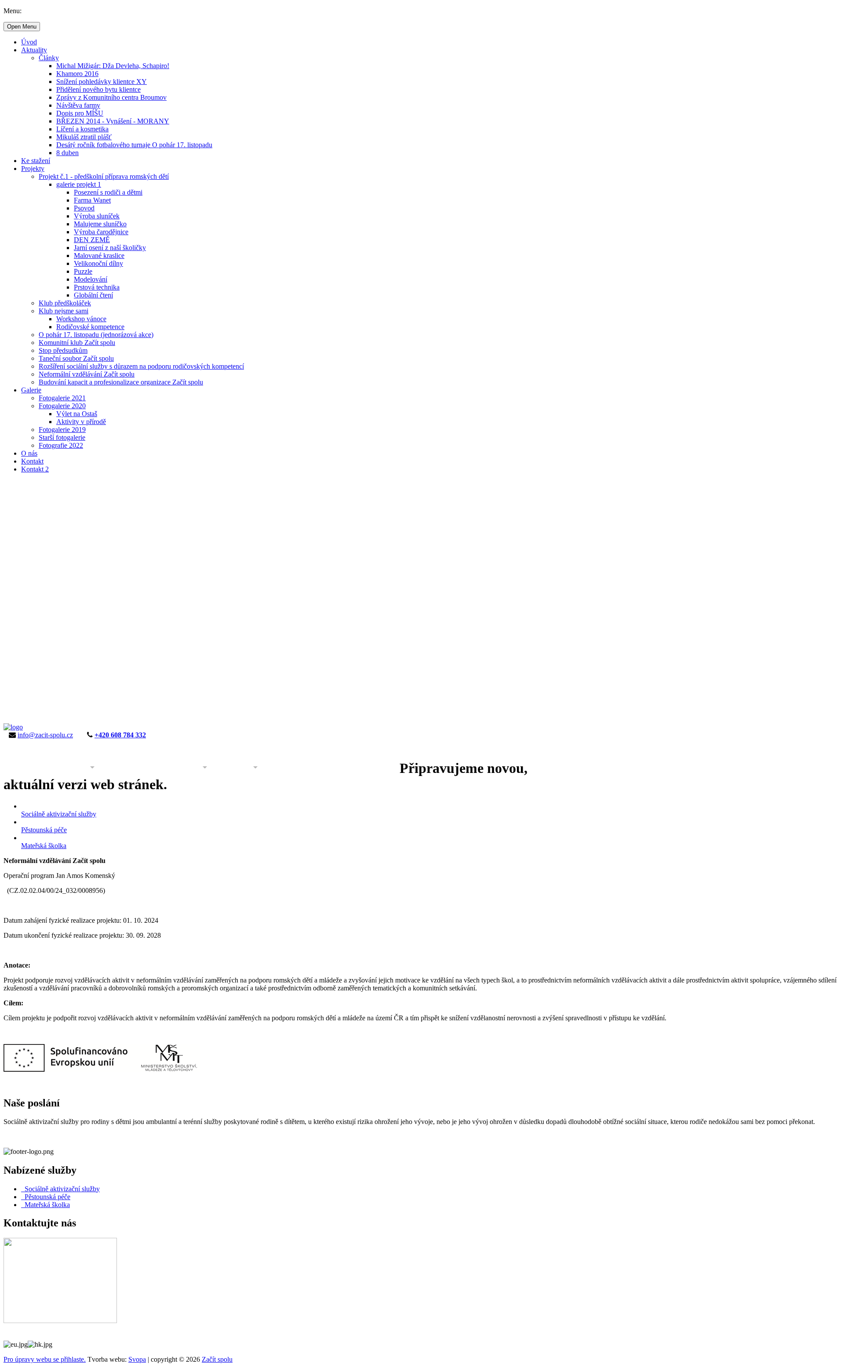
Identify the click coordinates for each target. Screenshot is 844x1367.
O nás (29, 453)
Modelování (90, 279)
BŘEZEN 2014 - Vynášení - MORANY (112, 121)
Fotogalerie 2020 (62, 406)
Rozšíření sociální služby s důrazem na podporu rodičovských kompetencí (141, 366)
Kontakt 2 (35, 469)
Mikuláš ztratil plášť (84, 137)
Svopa (137, 1359)
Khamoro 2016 (77, 73)
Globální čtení (93, 295)
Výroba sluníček (97, 216)
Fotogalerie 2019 (62, 429)
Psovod (84, 208)
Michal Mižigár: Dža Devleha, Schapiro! (112, 65)
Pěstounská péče (45, 1196)
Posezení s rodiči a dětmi (108, 192)
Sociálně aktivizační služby (60, 1189)
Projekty (32, 168)
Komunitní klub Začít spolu (77, 342)
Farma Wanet (92, 200)
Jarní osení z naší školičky (110, 247)
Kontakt (32, 461)
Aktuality (34, 50)
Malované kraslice (99, 255)
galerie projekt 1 (78, 184)
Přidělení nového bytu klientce (98, 89)
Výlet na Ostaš (76, 413)
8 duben (67, 152)
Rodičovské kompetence (90, 326)
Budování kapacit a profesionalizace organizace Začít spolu (121, 382)
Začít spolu (217, 1359)
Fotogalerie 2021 (62, 398)
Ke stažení (35, 160)
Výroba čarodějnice (101, 232)
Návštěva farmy (78, 105)
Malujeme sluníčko (100, 224)
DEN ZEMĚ (92, 239)
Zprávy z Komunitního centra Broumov (111, 97)
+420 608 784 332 (120, 735)
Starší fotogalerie (62, 437)
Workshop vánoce (81, 319)
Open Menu (21, 26)
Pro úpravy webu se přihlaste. (45, 1359)
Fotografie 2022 (61, 445)
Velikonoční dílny (98, 263)
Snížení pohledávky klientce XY (101, 81)
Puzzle (83, 271)
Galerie (31, 390)
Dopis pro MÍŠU (79, 113)
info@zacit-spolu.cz (45, 735)
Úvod (29, 42)
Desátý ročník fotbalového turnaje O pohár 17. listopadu (134, 145)
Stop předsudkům (63, 350)
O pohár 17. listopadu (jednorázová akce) (96, 334)
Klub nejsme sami (63, 311)
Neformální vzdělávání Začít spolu (87, 374)
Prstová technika (97, 287)
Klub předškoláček (65, 303)
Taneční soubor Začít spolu (76, 358)
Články (49, 58)
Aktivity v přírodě (81, 421)
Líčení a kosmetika (82, 129)
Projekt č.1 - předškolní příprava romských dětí (104, 176)
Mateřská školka (45, 1204)
